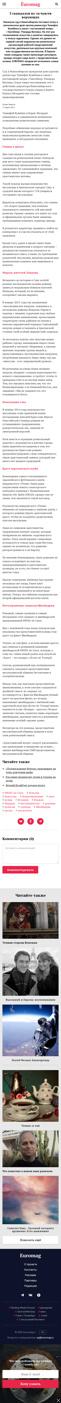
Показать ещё (30, 1240)
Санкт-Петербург (24, 1315)
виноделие (45, 1307)
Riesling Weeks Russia (22, 1307)
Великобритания (31, 796)
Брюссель (9, 796)
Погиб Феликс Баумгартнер (30, 1060)
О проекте (30, 1264)
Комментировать (20, 870)
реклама (49, 803)
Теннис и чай (30, 1125)
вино (42, 1311)
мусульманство (29, 803)
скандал (24, 807)
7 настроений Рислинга (30, 1319)
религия (8, 807)
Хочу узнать (30, 1384)
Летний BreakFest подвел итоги (25, 785)
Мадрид (8, 803)
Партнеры (30, 1280)
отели (43, 1315)
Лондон (37, 800)
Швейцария (42, 807)
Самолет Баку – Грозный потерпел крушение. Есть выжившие (30, 1229)
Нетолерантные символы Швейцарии (28, 605)
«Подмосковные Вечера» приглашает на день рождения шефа (31, 770)
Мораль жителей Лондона (20, 272)
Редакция (30, 1285)
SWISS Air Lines (12, 793)
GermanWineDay (25, 1311)
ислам (7, 800)
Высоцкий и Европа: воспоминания (30, 999)
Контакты (30, 1269)
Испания (21, 800)
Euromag (30, 4)
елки (50, 796)
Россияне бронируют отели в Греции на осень (31, 778)
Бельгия (33, 793)
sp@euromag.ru (45, 1337)
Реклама (30, 1275)
